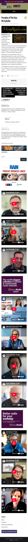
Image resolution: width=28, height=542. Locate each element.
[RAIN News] (14, 5)
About (2, 519)
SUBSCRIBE (4, 152)
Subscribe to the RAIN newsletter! (9, 531)
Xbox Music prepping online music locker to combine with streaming (20, 91)
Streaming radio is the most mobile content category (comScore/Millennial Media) (8, 92)
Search (3, 156)
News (4, 75)
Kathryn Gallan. (5, 106)
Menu (14, 11)
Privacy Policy (4, 526)
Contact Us (3, 522)
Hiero (11, 540)
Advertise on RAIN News (7, 524)
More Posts (14, 83)
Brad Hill (16, 23)
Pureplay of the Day (13, 75)
